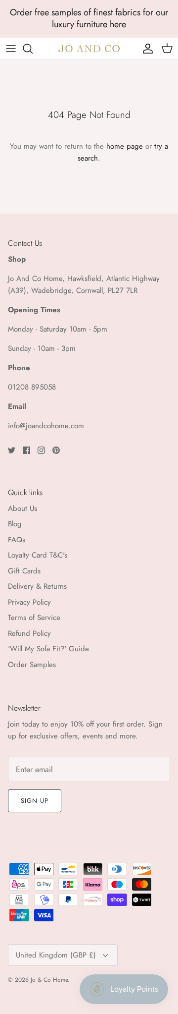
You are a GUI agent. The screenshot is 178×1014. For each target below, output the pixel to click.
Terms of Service (34, 617)
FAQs (16, 539)
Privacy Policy (29, 602)
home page (124, 146)
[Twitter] (11, 450)
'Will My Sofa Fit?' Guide (48, 648)
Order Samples (32, 664)
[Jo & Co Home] (89, 48)
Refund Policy (29, 633)
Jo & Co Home (49, 979)
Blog (15, 523)
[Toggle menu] (11, 48)
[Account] (145, 48)
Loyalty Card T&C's (37, 555)
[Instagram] (41, 450)
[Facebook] (26, 450)
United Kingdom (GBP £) (56, 955)
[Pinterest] (56, 450)
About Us (22, 508)
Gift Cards (24, 570)
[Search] (33, 48)
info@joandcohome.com (46, 425)
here (118, 24)
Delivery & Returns (37, 586)
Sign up (34, 800)
